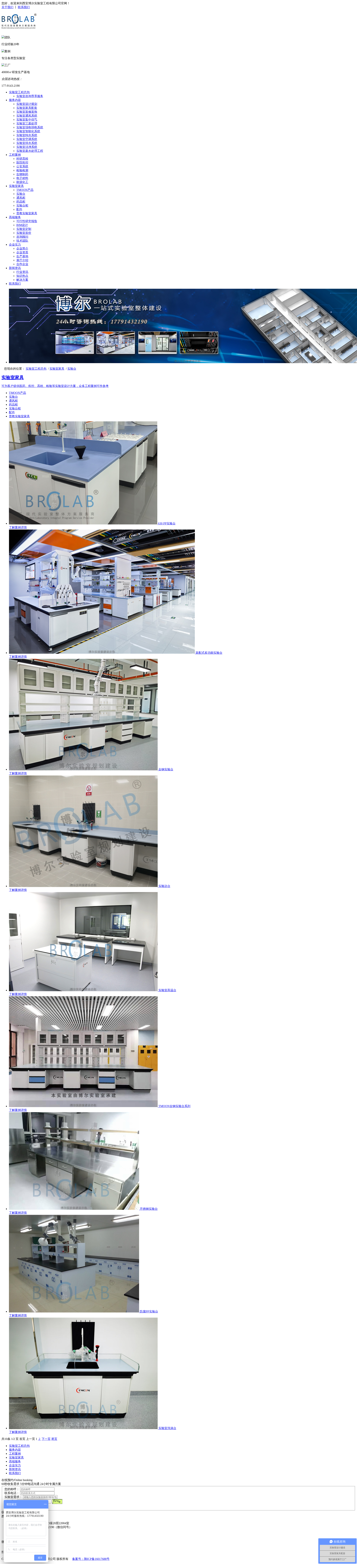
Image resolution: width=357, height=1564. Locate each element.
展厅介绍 (22, 260)
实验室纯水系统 (26, 135)
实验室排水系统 (26, 143)
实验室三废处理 (26, 123)
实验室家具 (16, 186)
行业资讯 (22, 271)
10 (5, 1438)
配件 (19, 209)
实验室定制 (23, 228)
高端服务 (15, 217)
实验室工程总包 (19, 92)
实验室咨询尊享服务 (29, 96)
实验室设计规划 (26, 103)
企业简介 (22, 248)
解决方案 (22, 279)
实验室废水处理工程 (29, 150)
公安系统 (22, 166)
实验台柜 (22, 205)
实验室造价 (23, 232)
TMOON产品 (24, 189)
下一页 (46, 1438)
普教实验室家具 (26, 213)
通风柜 (20, 197)
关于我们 (7, 7)
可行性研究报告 (26, 221)
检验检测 (22, 170)
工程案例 (15, 154)
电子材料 (22, 178)
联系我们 (24, 7)
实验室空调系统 (26, 139)
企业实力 (15, 244)
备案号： (78, 1558)
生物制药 (22, 174)
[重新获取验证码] (57, 1501)
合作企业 (22, 264)
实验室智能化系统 (28, 131)
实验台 (20, 193)
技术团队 (22, 240)
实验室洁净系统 (26, 146)
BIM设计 (22, 225)
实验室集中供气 (26, 119)
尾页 (54, 1438)
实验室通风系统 (26, 115)
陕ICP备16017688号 (97, 1558)
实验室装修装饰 (26, 111)
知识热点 (22, 275)
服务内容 (15, 100)
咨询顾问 (22, 236)
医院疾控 (22, 162)
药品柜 (20, 201)
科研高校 (22, 158)
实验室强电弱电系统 (29, 127)
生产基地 (22, 256)
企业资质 (22, 252)
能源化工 (22, 182)
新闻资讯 (15, 268)
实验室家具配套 (26, 107)
